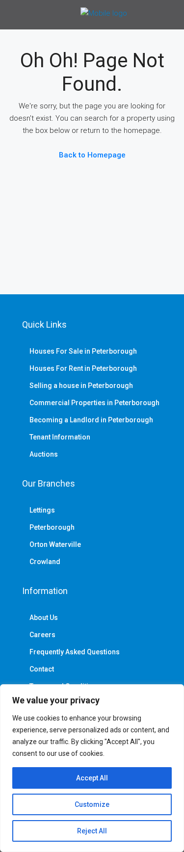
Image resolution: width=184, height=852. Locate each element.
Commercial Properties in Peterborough (94, 403)
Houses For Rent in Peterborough (83, 368)
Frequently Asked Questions (74, 652)
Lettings (42, 510)
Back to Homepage (92, 155)
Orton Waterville (55, 544)
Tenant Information (59, 437)
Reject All (92, 831)
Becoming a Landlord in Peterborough (91, 420)
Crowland (44, 562)
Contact (41, 669)
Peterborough (52, 527)
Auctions (43, 454)
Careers (42, 635)
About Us (43, 617)
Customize (92, 804)
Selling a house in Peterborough (81, 385)
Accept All (92, 778)
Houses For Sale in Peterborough (83, 351)
